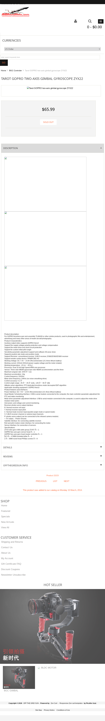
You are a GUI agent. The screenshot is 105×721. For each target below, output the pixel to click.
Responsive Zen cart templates (71, 703)
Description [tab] (10, 148)
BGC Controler (15, 70)
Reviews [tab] (8, 456)
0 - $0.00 (94, 27)
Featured (5, 511)
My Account (7, 558)
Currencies (11, 40)
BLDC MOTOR (48, 667)
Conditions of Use (63, 710)
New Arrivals (7, 522)
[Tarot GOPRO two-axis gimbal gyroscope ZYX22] (50, 88)
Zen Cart (54, 703)
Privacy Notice (49, 710)
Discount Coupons (10, 569)
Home (3, 70)
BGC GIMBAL (11, 690)
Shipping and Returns (12, 542)
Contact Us (7, 547)
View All (5, 527)
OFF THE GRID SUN (31, 703)
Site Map (38, 710)
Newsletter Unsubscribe (13, 575)
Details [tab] (7, 447)
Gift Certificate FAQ (11, 564)
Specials (5, 516)
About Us (6, 553)
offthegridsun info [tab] (15, 465)
